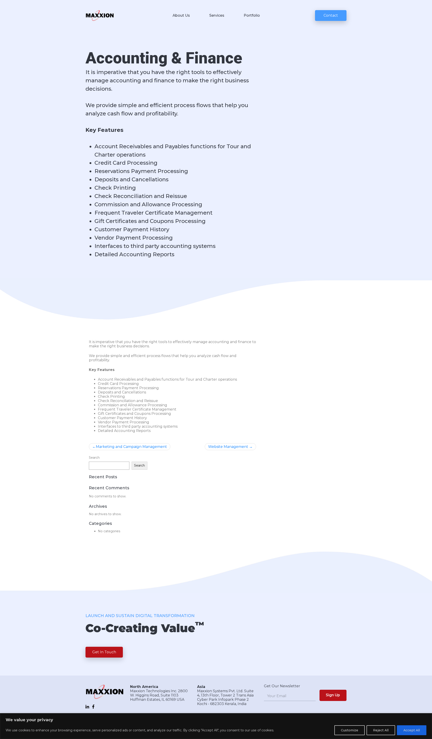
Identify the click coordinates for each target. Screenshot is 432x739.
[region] (216, 726)
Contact (331, 15)
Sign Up (333, 695)
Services (216, 15)
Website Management (228, 447)
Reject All (381, 730)
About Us (181, 15)
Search (94, 458)
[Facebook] (93, 707)
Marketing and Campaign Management (131, 447)
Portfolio (252, 15)
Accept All (411, 730)
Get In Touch (104, 652)
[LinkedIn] (87, 707)
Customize (349, 730)
